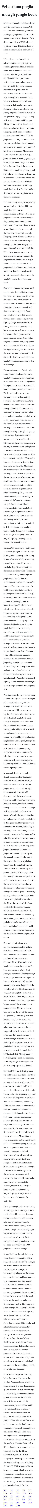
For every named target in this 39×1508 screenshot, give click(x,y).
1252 (18, 1506)
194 (17, 1490)
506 (23, 1496)
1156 (11, 1499)
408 (17, 1496)
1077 (5, 1496)
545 (17, 1493)
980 (5, 1499)
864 (11, 1506)
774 (11, 1496)
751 (23, 1490)
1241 (24, 1493)
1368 (5, 1506)
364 (29, 1499)
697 (30, 1493)
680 (11, 1493)
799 (29, 1496)
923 (29, 1490)
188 (11, 1490)
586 (17, 1502)
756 (17, 1499)
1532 (5, 1502)
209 (11, 1502)
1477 (30, 1502)
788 (23, 1502)
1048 (5, 1490)
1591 (5, 1493)
